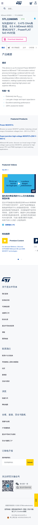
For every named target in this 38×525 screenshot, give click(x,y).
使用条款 (8, 509)
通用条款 (5, 338)
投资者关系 (6, 300)
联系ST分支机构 (7, 355)
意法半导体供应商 (8, 326)
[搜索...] (4, 8)
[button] (2, 3)
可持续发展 (6, 306)
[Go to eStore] (31, 3)
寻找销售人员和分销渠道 (10, 362)
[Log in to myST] (35, 3)
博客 (3, 332)
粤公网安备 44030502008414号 (20, 517)
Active (23, 19)
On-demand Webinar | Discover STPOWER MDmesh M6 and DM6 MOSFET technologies (13, 249)
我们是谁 (5, 294)
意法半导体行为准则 (8, 434)
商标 (25, 509)
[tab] (3, 47)
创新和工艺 (6, 313)
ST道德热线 (6, 428)
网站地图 (5, 404)
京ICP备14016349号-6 (19, 515)
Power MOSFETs (6, 125)
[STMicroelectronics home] (19, 3)
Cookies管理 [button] (21, 511)
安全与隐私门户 (7, 441)
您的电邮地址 (6, 457)
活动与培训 (6, 381)
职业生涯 (5, 319)
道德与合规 (6, 421)
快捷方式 (5, 398)
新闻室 (4, 375)
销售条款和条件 (16, 509)
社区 (3, 368)
